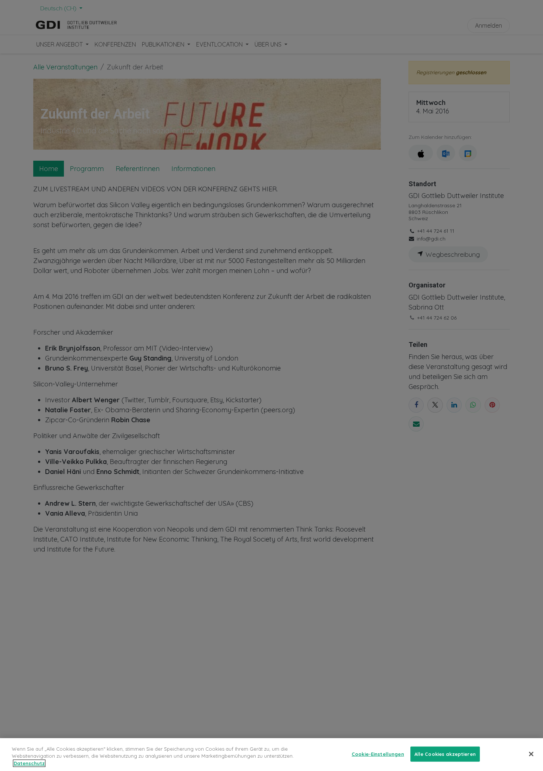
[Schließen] (531, 754)
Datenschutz (29, 763)
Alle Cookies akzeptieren (445, 754)
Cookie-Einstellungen (378, 754)
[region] (271, 754)
